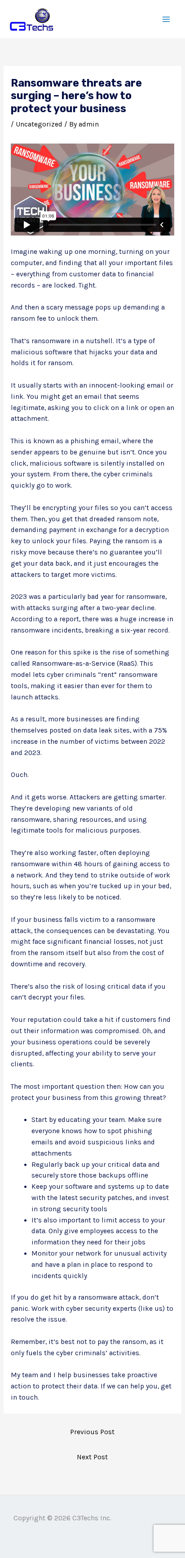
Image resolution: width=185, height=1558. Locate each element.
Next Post (92, 1457)
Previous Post (92, 1432)
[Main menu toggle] (166, 19)
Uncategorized (39, 124)
